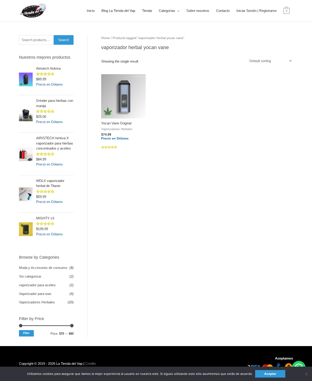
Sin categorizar (30, 276)
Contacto (223, 11)
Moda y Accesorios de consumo (43, 268)
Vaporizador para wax (35, 294)
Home (105, 38)
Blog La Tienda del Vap (118, 11)
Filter (26, 333)
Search (63, 40)
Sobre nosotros (197, 11)
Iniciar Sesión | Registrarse (256, 11)
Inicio (91, 11)
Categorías (167, 11)
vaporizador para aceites (37, 285)
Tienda (147, 11)
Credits (90, 363)
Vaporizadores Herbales (37, 302)
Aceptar (270, 374)
